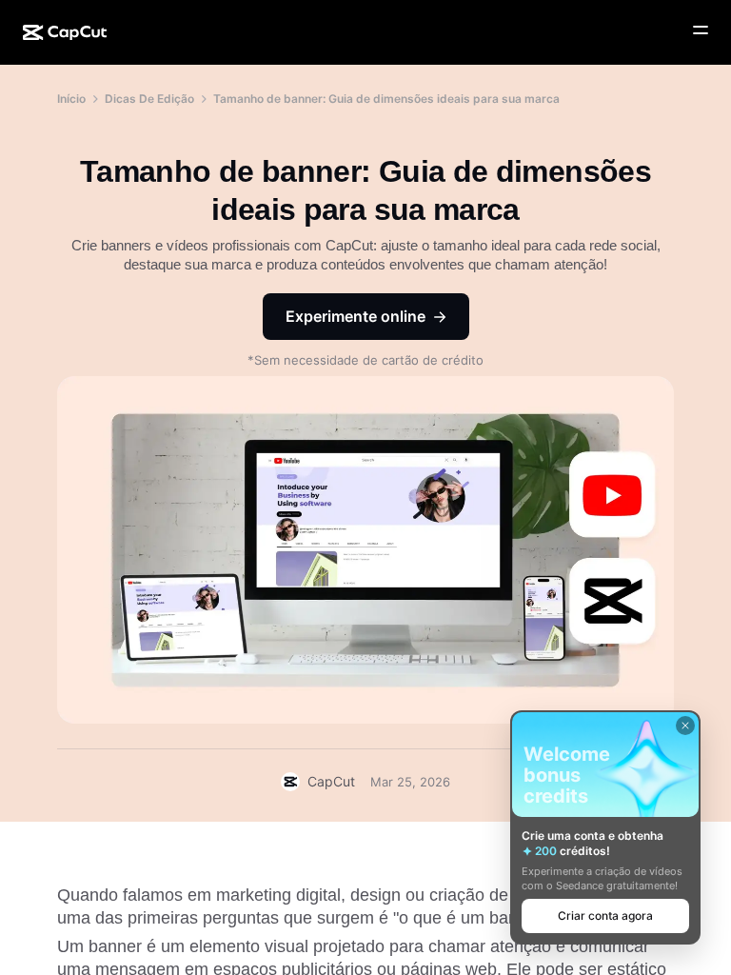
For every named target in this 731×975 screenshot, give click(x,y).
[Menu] (700, 30)
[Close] (685, 725)
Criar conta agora (605, 915)
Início (71, 98)
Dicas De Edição (149, 98)
